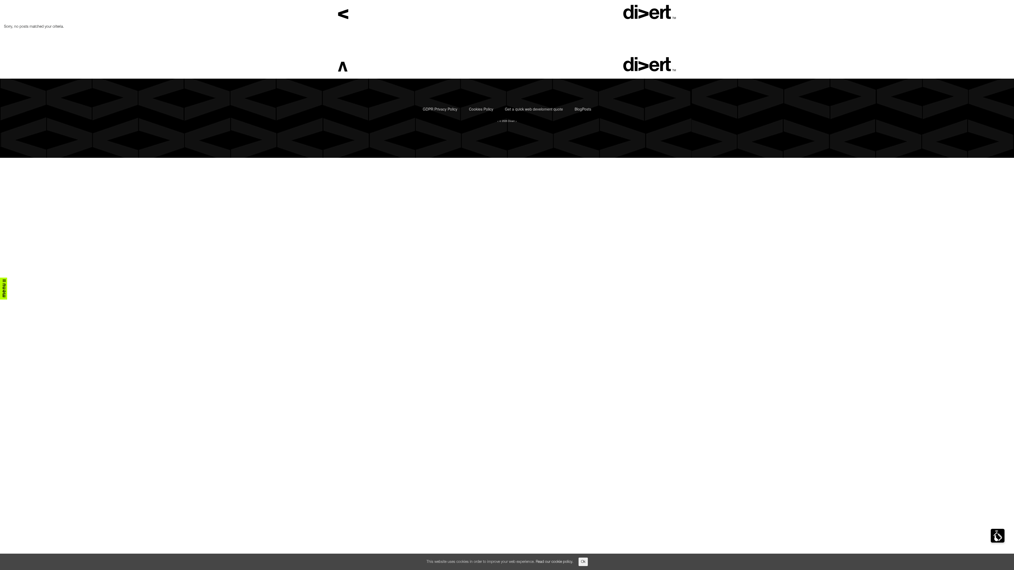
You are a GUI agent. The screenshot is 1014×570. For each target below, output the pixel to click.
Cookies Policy (481, 109)
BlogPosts (583, 109)
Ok (583, 562)
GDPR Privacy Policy (440, 109)
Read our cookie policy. (554, 562)
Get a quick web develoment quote (534, 109)
